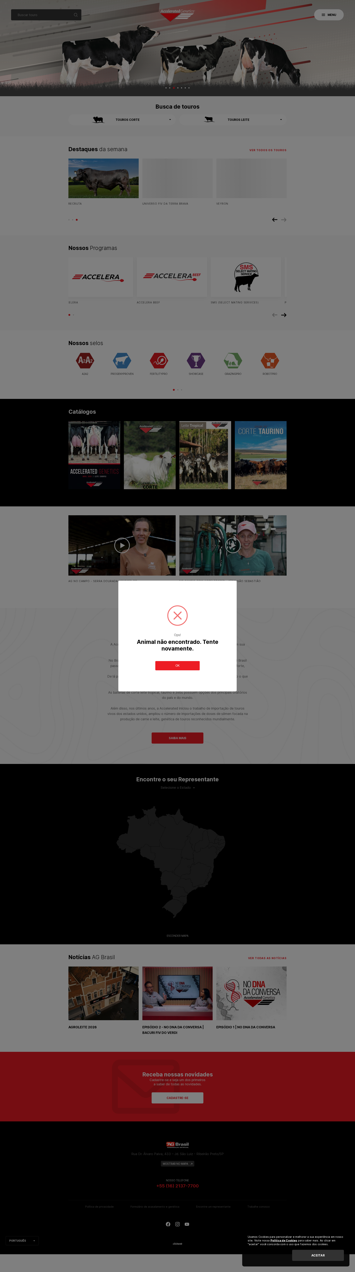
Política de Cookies (284, 1240)
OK (177, 665)
